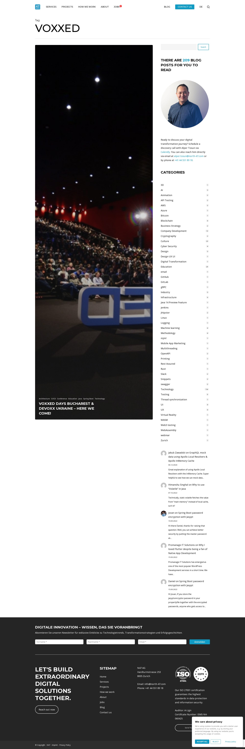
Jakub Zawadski (176, 452)
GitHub (165, 276)
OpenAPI (165, 353)
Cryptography (168, 236)
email (164, 271)
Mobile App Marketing (173, 343)
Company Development (174, 230)
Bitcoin (165, 215)
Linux (164, 317)
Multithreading (169, 348)
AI (162, 190)
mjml (163, 338)
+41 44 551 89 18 (184, 160)
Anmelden (199, 641)
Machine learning (170, 327)
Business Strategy (171, 225)
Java (80, 398)
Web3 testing (168, 425)
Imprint (55, 745)
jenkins (165, 307)
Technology (100, 398)
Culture (165, 241)
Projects (104, 686)
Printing (165, 358)
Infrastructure (168, 297)
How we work (107, 691)
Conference (62, 398)
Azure (164, 210)
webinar (165, 435)
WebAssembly (168, 430)
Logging (165, 322)
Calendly (165, 152)
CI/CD (53, 398)
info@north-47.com (155, 684)
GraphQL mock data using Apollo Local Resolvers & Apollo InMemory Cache (187, 456)
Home (103, 676)
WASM (164, 419)
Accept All (202, 742)
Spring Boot (88, 398)
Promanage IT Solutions (181, 544)
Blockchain (167, 220)
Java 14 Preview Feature (174, 302)
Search (203, 47)
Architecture (44, 398)
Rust (163, 368)
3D (162, 184)
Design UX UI (168, 256)
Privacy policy (230, 742)
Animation (166, 195)
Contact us (106, 712)
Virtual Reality (168, 414)
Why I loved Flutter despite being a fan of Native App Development (187, 549)
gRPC (163, 287)
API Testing (167, 200)
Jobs (102, 702)
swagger (165, 384)
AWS (163, 205)
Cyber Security (169, 246)
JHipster (165, 312)
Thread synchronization (174, 399)
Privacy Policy (65, 745)
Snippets (166, 379)
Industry (165, 292)
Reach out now (47, 709)
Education (72, 398)
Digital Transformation (173, 261)
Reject (216, 742)
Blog (102, 707)
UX (162, 409)
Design (164, 251)
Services (104, 681)
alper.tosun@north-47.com (189, 156)
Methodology (168, 333)
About (103, 697)
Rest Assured (168, 363)
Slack (163, 373)
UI (162, 404)
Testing (165, 394)
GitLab (164, 282)
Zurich (164, 440)
